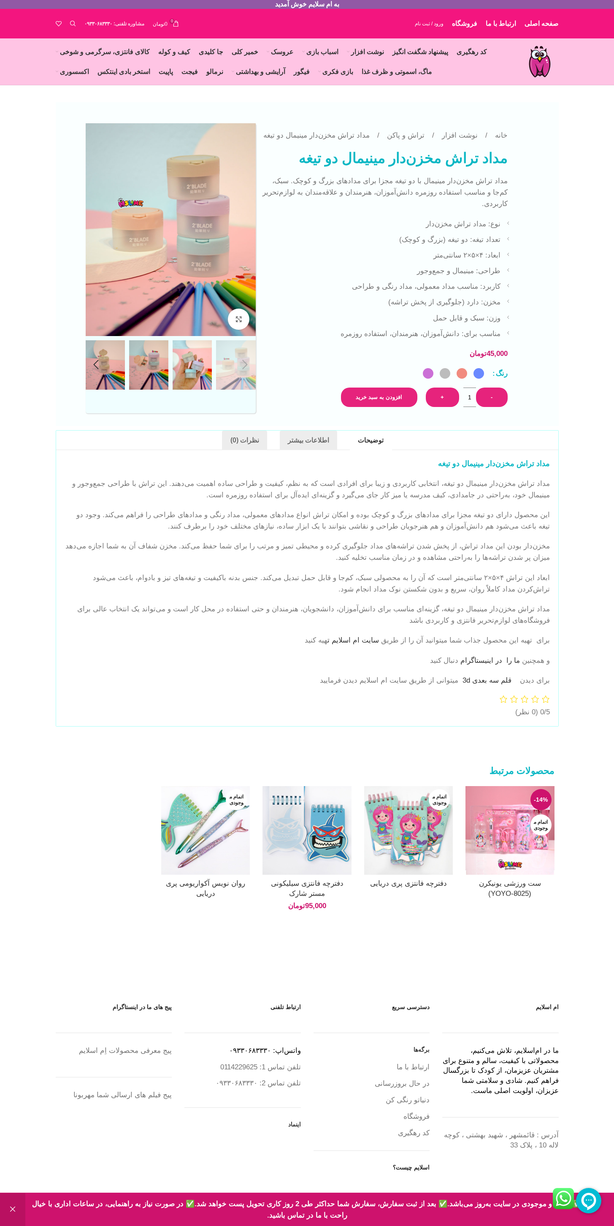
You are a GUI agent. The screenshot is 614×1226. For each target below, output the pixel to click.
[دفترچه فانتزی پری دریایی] (408, 830)
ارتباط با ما (413, 1067)
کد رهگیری (414, 1133)
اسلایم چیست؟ (411, 1167)
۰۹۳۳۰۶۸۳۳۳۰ (98, 24)
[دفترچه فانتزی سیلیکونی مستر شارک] (306, 830)
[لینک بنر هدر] (307, 4)
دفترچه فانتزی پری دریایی (408, 883)
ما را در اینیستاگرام (490, 660)
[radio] (478, 373)
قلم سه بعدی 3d (487, 680)
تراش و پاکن (405, 135)
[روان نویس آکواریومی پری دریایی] (205, 830)
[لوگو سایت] (540, 61)
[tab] (371, 440)
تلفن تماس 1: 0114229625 (260, 1067)
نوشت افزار (459, 135)
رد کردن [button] (12, 1209)
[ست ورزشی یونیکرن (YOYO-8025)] (509, 830)
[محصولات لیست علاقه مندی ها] (58, 23)
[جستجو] (73, 23)
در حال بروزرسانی (402, 1084)
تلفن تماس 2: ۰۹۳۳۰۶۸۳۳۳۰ (258, 1083)
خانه (500, 135)
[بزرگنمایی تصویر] (238, 319)
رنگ (502, 373)
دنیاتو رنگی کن (408, 1100)
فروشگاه (416, 1116)
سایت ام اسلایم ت (354, 640)
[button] (245, 364)
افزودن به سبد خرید (379, 397)
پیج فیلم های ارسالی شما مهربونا (122, 1095)
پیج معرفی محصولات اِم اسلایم (125, 1051)
